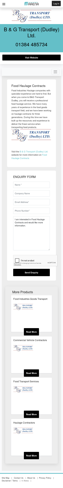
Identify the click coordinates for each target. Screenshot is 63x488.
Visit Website (31, 57)
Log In (56, 3)
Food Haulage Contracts (29, 156)
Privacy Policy (45, 477)
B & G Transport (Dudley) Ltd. (34, 151)
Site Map (5, 477)
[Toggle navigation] (55, 72)
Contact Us (18, 477)
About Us (31, 477)
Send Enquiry (31, 272)
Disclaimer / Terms (10, 480)
